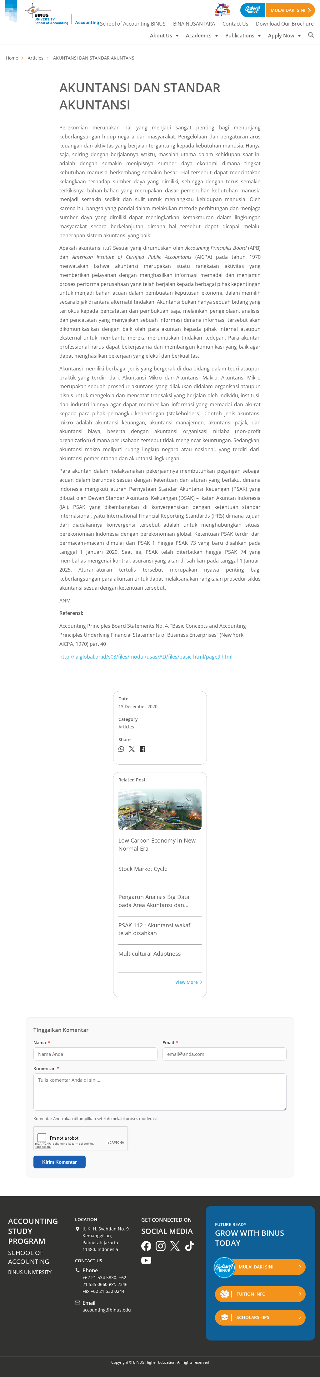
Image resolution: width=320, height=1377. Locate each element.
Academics (199, 35)
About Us (161, 35)
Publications (239, 35)
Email (170, 1043)
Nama (41, 1043)
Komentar (46, 1068)
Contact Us (235, 23)
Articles (35, 58)
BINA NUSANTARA (194, 23)
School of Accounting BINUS (133, 23)
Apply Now (281, 35)
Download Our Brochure (285, 23)
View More (186, 982)
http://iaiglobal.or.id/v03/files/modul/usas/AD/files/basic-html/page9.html (145, 656)
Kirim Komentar (59, 1162)
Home (12, 58)
